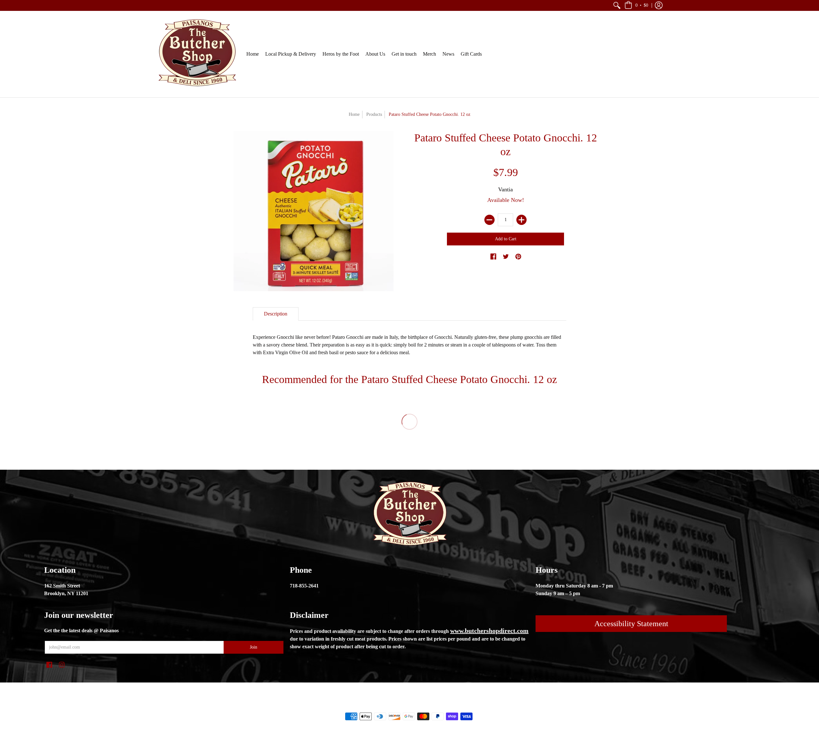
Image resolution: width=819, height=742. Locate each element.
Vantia (505, 189)
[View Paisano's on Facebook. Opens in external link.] (493, 257)
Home (354, 114)
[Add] (521, 220)
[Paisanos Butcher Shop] (197, 54)
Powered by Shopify (435, 705)
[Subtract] (489, 220)
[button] (617, 5)
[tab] (275, 314)
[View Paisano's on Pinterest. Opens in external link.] (518, 257)
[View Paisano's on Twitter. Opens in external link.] (506, 257)
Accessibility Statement (631, 623)
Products (374, 114)
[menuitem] (617, 5)
